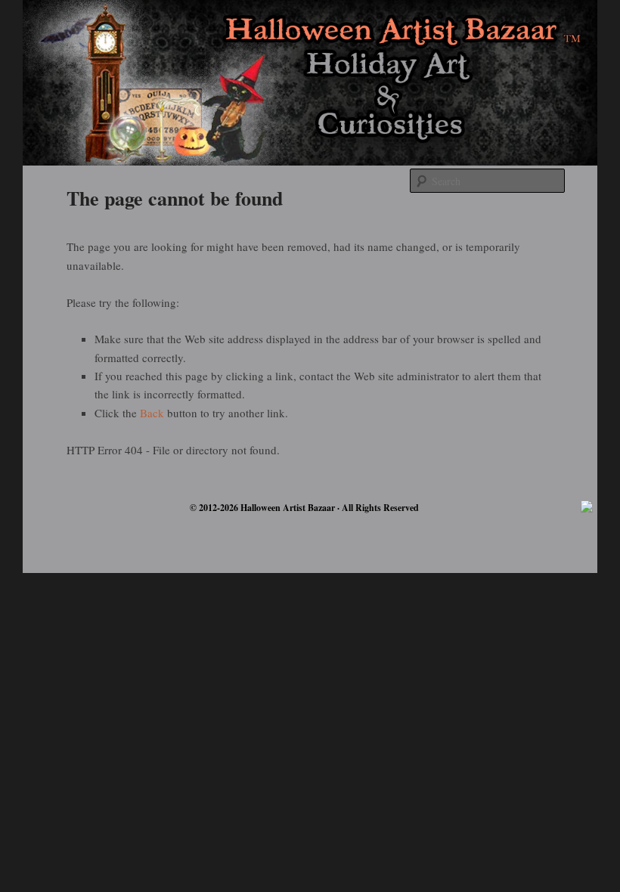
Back (152, 412)
